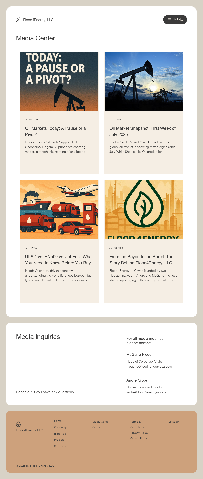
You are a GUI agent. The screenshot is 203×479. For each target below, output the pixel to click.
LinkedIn (174, 421)
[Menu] (169, 20)
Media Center (101, 421)
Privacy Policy (139, 433)
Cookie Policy (138, 438)
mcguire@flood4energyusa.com (149, 366)
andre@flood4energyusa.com (147, 392)
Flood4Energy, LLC (38, 19)
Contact (97, 427)
